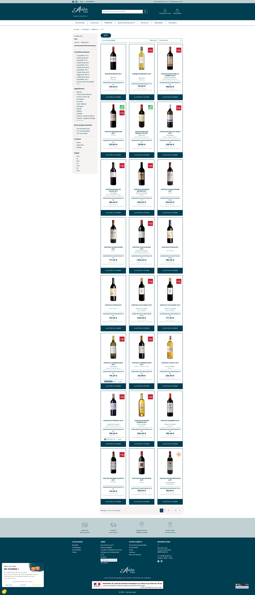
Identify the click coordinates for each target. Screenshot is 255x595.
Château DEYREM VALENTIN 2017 (113, 479)
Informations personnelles (138, 545)
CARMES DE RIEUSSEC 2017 (141, 74)
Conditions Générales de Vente (111, 550)
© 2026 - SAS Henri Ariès (127, 592)
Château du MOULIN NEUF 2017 (141, 479)
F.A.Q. (102, 555)
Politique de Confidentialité (110, 552)
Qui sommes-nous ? (107, 545)
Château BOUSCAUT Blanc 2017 (170, 132)
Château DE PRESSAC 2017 (113, 421)
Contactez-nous (176, 2)
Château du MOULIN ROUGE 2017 (170, 479)
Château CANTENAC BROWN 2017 (142, 190)
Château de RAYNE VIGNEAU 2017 (141, 421)
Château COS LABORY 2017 (141, 305)
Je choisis (23, 585)
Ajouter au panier (113, 97)
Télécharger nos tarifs (108, 560)
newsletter (90, 1)
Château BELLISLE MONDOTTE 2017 (141, 132)
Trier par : (153, 40)
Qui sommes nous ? (161, 2)
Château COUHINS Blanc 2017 (113, 364)
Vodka (74, 552)
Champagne (76, 547)
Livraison (103, 557)
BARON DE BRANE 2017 (113, 74)
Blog (81, 2)
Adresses (132, 552)
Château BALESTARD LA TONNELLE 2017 (170, 75)
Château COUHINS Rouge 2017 (142, 364)
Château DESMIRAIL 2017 (170, 421)
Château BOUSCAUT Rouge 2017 (113, 190)
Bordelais (75, 545)
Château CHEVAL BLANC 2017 (141, 248)
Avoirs (131, 550)
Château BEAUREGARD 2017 (113, 132)
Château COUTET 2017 (170, 363)
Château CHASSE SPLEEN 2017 (170, 190)
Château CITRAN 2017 (170, 247)
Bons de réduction (135, 555)
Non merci (9, 585)
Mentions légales (106, 547)
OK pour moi (37, 585)
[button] (4, 591)
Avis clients (104, 563)
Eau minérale (76, 550)
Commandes (133, 547)
